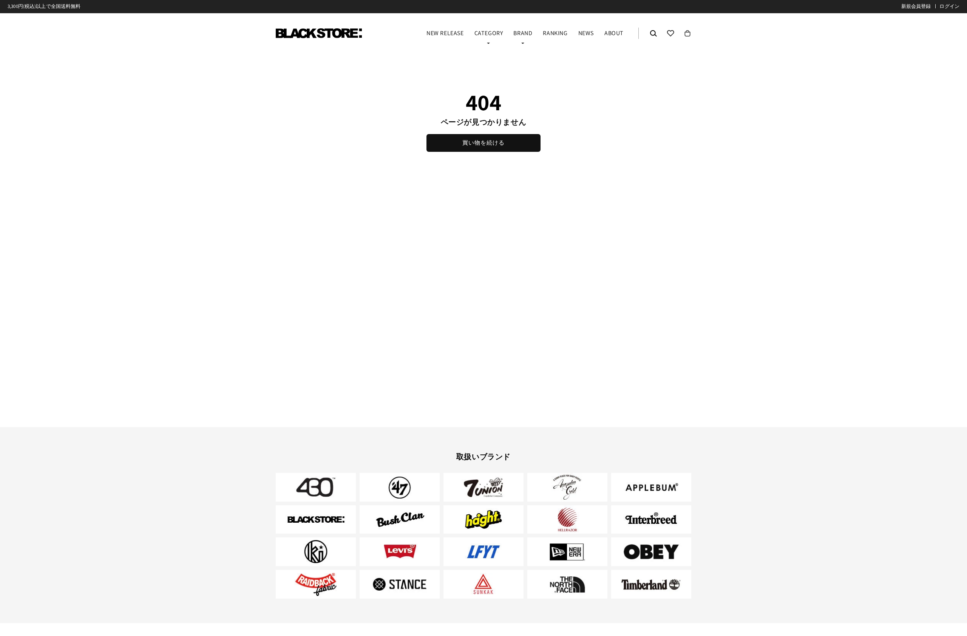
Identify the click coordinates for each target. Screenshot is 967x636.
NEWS (586, 33)
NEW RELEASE (445, 33)
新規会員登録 (916, 6)
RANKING (555, 33)
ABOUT (614, 33)
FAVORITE (670, 33)
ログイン (949, 6)
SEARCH (653, 33)
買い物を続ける (483, 142)
